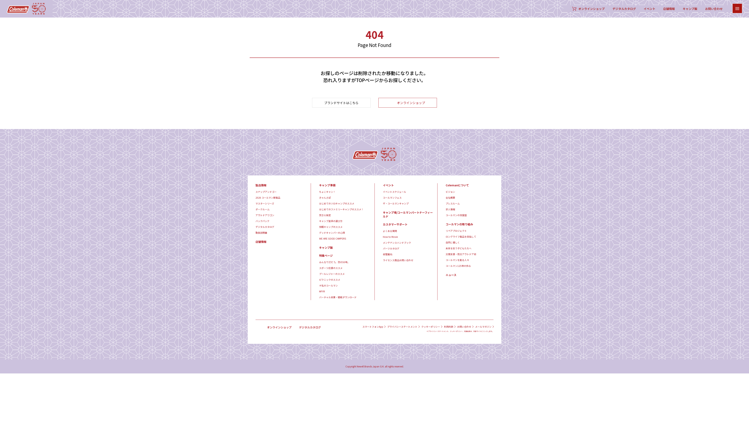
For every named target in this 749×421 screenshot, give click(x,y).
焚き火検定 (325, 215)
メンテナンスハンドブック (397, 242)
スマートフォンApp (372, 326)
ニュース (451, 275)
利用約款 (448, 326)
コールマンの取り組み (459, 224)
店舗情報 (669, 9)
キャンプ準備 (327, 185)
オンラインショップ (591, 9)
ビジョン (450, 191)
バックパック (262, 221)
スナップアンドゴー (266, 191)
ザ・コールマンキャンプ (396, 203)
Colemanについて (457, 185)
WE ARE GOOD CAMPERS (332, 238)
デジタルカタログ (624, 9)
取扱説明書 (261, 232)
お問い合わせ (714, 9)
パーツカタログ (391, 248)
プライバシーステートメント (402, 326)
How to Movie (390, 236)
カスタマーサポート (395, 224)
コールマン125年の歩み (458, 265)
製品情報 (261, 185)
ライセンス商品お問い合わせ (398, 260)
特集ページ (326, 255)
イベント (649, 9)
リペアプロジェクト (456, 230)
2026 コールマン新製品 (268, 197)
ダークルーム (263, 209)
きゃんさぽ (325, 197)
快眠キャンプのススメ (331, 226)
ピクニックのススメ (329, 279)
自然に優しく (453, 242)
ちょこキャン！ (327, 191)
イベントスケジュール (394, 191)
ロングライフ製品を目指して (461, 236)
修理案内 (387, 254)
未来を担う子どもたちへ (458, 248)
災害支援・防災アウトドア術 (461, 254)
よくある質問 (390, 231)
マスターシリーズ (265, 203)
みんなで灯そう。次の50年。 (334, 262)
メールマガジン (483, 326)
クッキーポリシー (430, 326)
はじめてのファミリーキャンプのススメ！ (341, 209)
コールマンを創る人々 (457, 260)
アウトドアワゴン (265, 215)
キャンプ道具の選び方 (331, 221)
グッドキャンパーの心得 (332, 232)
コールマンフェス (392, 197)
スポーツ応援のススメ (331, 268)
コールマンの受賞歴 (456, 215)
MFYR (322, 291)
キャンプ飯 (690, 9)
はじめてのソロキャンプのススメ (336, 203)
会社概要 (450, 197)
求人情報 (450, 209)
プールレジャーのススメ (332, 273)
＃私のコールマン (328, 285)
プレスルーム (453, 203)
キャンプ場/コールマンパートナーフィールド (408, 214)
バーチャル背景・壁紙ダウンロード (338, 297)
